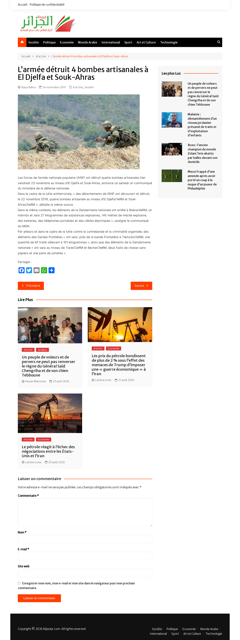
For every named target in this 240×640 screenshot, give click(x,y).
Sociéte (33, 42)
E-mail (23, 549)
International (110, 42)
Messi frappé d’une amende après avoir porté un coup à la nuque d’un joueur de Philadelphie (202, 180)
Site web (23, 566)
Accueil (22, 4)
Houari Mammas (35, 381)
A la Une (78, 87)
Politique (49, 42)
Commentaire (28, 495)
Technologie (169, 42)
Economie (67, 42)
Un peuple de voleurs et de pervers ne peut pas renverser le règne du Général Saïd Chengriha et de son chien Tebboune (48, 366)
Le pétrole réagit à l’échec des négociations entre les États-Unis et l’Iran (48, 451)
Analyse (42, 349)
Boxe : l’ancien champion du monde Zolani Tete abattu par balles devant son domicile (203, 153)
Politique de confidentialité (47, 4)
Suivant (139, 286)
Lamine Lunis (103, 380)
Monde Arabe (87, 42)
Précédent (33, 286)
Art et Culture (146, 42)
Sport (128, 42)
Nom (22, 532)
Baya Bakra (28, 87)
